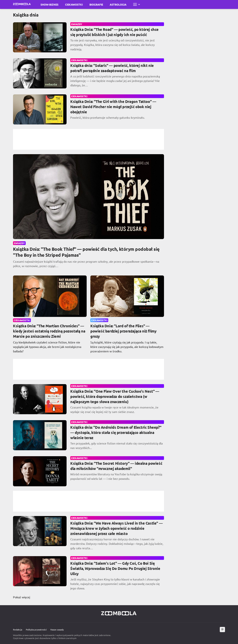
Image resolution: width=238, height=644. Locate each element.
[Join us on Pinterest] (222, 629)
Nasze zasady (57, 629)
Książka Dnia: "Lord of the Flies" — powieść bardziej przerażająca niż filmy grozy (123, 331)
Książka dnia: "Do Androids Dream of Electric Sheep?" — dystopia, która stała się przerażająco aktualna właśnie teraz (115, 432)
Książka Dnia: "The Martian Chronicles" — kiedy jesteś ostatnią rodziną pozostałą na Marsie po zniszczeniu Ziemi (49, 331)
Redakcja (17, 629)
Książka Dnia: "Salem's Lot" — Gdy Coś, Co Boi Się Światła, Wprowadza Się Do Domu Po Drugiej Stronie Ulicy (115, 568)
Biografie (96, 4)
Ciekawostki (74, 4)
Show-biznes (49, 4)
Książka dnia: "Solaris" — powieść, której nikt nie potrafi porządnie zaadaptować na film (112, 68)
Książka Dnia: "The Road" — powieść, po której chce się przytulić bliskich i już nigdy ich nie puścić (114, 32)
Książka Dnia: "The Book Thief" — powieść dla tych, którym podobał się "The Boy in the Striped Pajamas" (86, 252)
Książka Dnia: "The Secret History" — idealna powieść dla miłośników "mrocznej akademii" (116, 466)
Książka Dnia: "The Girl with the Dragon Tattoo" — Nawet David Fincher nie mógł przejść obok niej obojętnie (113, 106)
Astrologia (118, 4)
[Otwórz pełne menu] (136, 4)
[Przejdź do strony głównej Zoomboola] (22, 4)
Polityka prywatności (36, 629)
